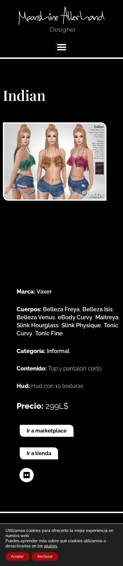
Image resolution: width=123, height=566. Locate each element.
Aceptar (17, 557)
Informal (58, 351)
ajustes (50, 546)
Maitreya (106, 317)
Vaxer (44, 291)
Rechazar (45, 557)
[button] (61, 47)
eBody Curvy (75, 317)
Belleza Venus (36, 317)
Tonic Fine (49, 333)
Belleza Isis (97, 309)
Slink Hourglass (38, 325)
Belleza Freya (61, 309)
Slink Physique (81, 325)
